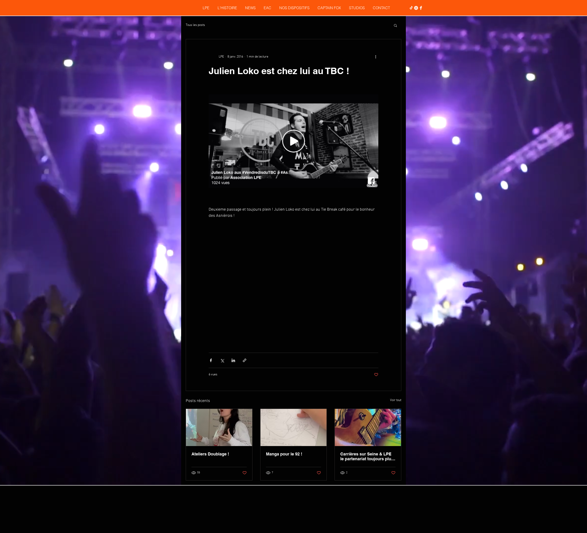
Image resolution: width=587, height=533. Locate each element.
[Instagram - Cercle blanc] (416, 8)
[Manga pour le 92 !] (293, 345)
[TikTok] (411, 8)
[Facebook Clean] (421, 8)
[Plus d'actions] (375, 56)
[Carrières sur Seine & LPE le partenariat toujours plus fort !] (368, 345)
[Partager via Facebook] (211, 278)
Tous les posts (195, 25)
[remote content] (293, 233)
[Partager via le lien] (244, 278)
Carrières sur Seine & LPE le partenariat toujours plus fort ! (366, 375)
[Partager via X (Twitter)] (222, 278)
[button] (395, 25)
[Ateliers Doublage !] (219, 345)
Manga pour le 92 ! (284, 372)
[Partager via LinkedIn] (233, 278)
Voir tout (395, 319)
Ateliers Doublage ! (210, 372)
